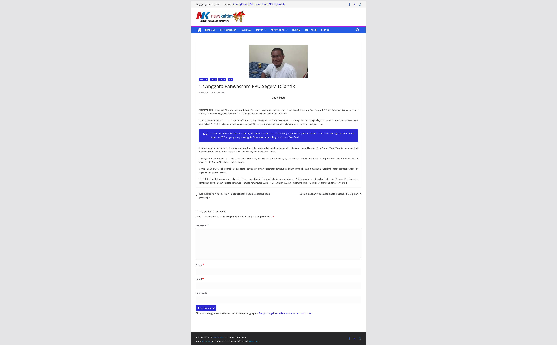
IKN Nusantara (228, 30)
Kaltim (259, 30)
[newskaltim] (199, 30)
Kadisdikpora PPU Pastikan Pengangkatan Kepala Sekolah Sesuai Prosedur (234, 196)
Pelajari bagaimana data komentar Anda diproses (286, 313)
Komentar (202, 225)
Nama (200, 265)
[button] (264, 30)
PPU (230, 80)
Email (200, 279)
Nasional (246, 30)
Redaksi (325, 30)
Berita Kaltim (219, 92)
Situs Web (201, 293)
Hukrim (296, 30)
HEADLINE (210, 30)
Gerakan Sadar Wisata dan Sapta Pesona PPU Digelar (328, 193)
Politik (222, 80)
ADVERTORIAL (277, 30)
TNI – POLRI (311, 30)
